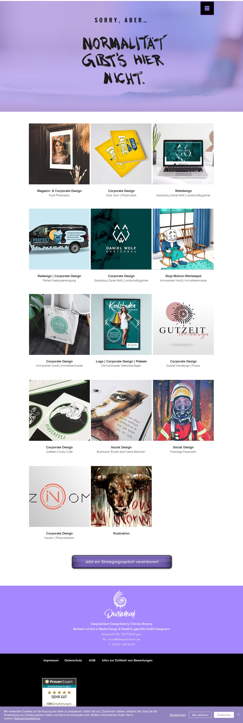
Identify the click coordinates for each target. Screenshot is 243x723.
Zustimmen (224, 715)
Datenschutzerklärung (27, 718)
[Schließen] (238, 715)
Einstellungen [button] (178, 715)
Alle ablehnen (200, 715)
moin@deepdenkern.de (124, 639)
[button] (207, 8)
